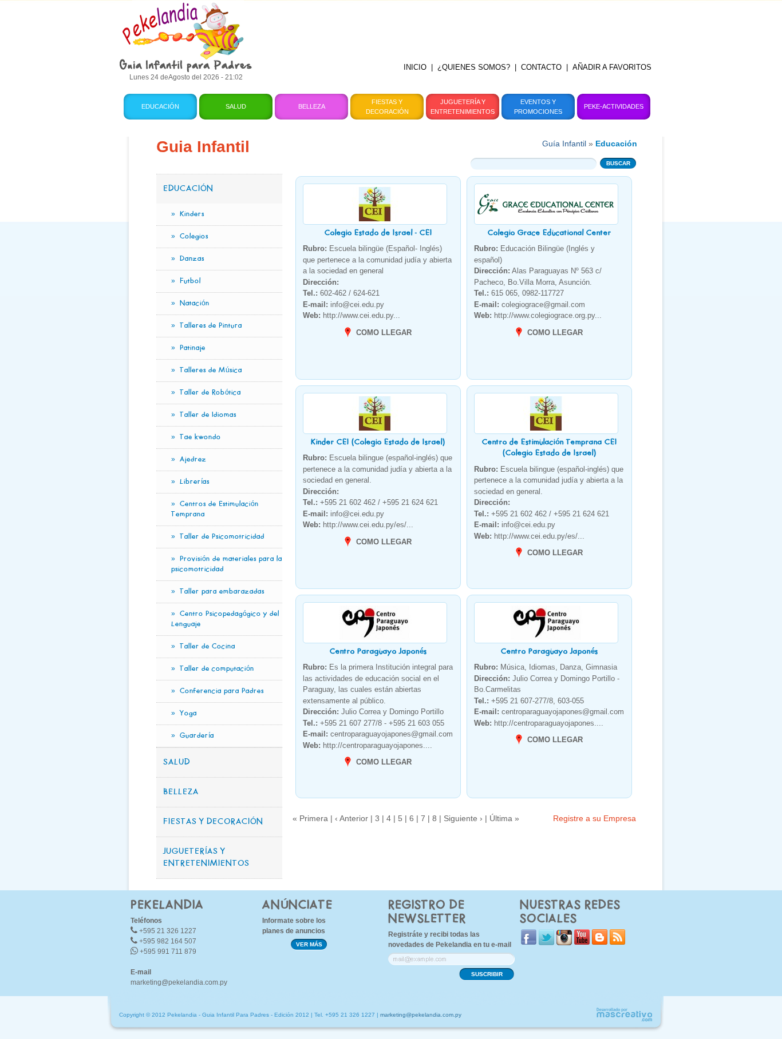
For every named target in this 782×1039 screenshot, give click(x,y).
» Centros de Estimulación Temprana (215, 509)
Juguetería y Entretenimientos (463, 106)
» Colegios (189, 237)
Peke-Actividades (613, 106)
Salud (236, 106)
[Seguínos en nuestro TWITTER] (546, 942)
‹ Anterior (351, 818)
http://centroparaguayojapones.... (367, 745)
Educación (160, 106)
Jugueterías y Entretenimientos (206, 858)
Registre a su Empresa (594, 818)
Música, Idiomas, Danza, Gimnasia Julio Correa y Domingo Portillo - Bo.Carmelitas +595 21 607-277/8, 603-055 (546, 684)
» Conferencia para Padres (217, 691)
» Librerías (190, 482)
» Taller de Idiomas (203, 415)
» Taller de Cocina (203, 647)
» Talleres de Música (206, 371)
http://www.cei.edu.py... (351, 315)
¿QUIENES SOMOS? (473, 67)
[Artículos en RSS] (617, 942)
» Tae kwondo (196, 437)
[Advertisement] (461, 25)
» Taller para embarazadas (217, 592)
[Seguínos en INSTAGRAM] (564, 942)
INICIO (415, 67)
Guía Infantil (564, 143)
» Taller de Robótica (206, 393)
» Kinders (187, 214)
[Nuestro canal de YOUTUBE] (582, 942)
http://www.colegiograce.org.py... (538, 315)
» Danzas (187, 259)
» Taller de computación (212, 669)
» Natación (190, 304)
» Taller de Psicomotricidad (217, 537)
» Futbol (186, 281)
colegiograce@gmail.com (529, 304)
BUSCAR (618, 163)
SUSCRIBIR (487, 974)
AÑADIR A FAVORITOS (611, 67)
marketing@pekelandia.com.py (179, 982)
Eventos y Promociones (538, 106)
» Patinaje (188, 348)
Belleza (311, 106)
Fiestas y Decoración (387, 106)
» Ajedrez (189, 460)
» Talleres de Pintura (206, 326)
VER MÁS (309, 944)
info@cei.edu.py (343, 304)
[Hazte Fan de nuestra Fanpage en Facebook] (528, 942)
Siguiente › (463, 818)
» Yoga (184, 714)
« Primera (310, 818)
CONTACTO (541, 67)
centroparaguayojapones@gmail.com (378, 734)
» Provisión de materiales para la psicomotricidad (226, 564)
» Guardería (192, 736)
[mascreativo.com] (624, 1020)
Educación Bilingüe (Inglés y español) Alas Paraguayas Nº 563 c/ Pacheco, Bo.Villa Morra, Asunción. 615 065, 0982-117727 (538, 270)
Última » (504, 818)
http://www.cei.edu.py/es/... (358, 524)
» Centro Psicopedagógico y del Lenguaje (225, 619)
